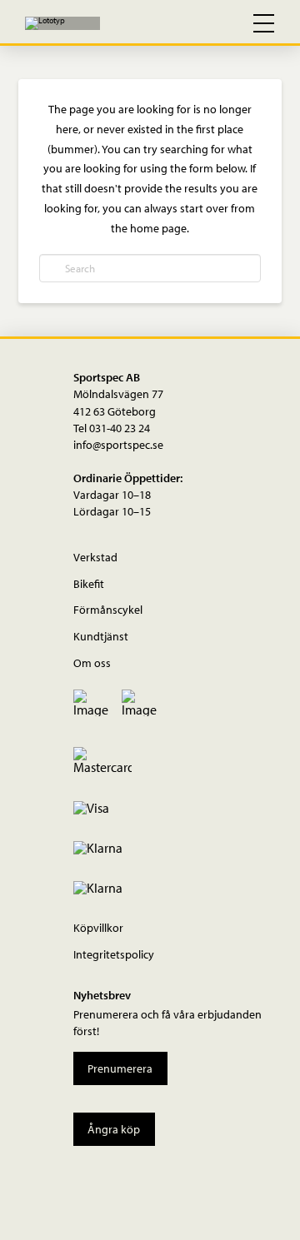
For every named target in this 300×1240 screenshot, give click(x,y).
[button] (191, 23)
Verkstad (95, 557)
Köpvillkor (98, 927)
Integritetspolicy (113, 954)
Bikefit (88, 583)
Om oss (92, 662)
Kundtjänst (100, 636)
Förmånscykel (107, 609)
